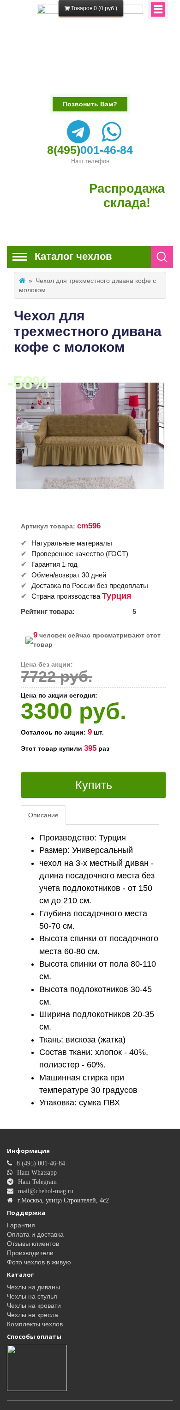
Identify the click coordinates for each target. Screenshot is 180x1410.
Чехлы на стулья (32, 1296)
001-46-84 (90, 149)
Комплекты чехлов (35, 1324)
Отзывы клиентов (33, 1243)
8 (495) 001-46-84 (41, 1163)
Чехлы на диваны (33, 1287)
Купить (93, 785)
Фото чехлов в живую (39, 1262)
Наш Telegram (37, 1181)
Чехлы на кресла (32, 1314)
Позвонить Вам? (90, 104)
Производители (30, 1253)
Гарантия (21, 1225)
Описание (43, 815)
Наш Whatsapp (37, 1172)
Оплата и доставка (35, 1234)
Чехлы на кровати (34, 1305)
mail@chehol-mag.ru (45, 1191)
